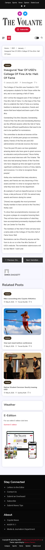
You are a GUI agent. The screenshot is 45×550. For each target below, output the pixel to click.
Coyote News (13, 520)
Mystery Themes (29, 542)
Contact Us (12, 492)
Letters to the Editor (15, 487)
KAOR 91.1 (11, 524)
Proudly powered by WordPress (31, 540)
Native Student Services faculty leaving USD (20, 388)
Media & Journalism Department (21, 529)
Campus (8, 2)
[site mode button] (37, 38)
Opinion (26, 2)
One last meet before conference (18, 343)
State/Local (35, 2)
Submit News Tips (15, 505)
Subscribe (24, 29)
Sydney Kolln (22, 393)
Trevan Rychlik (23, 302)
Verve (20, 2)
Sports (14, 2)
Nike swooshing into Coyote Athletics (20, 299)
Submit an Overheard (16, 496)
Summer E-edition (10, 425)
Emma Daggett (27, 83)
